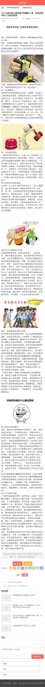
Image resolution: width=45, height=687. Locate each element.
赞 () (19, 564)
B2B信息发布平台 (13, 7)
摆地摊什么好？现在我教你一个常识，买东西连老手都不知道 (27, 606)
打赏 (29, 564)
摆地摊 (28, 18)
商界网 (22, 2)
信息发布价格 (26, 7)
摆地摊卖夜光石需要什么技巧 (23, 595)
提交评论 (37, 656)
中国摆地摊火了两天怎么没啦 (23, 626)
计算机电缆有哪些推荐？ (15, 582)
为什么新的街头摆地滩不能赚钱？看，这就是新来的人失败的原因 (22, 14)
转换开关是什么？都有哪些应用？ (18, 586)
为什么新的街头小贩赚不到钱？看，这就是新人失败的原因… (27, 616)
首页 (2, 7)
